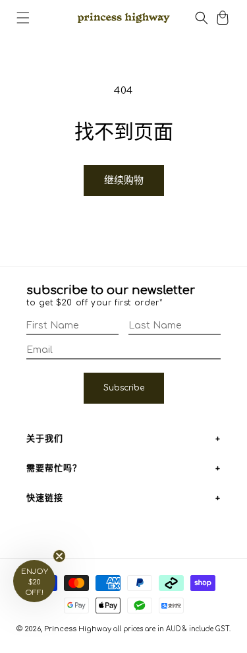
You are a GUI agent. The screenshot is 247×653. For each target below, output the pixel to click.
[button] (23, 18)
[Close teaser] (59, 556)
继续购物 (124, 180)
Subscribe (123, 387)
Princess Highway (77, 629)
